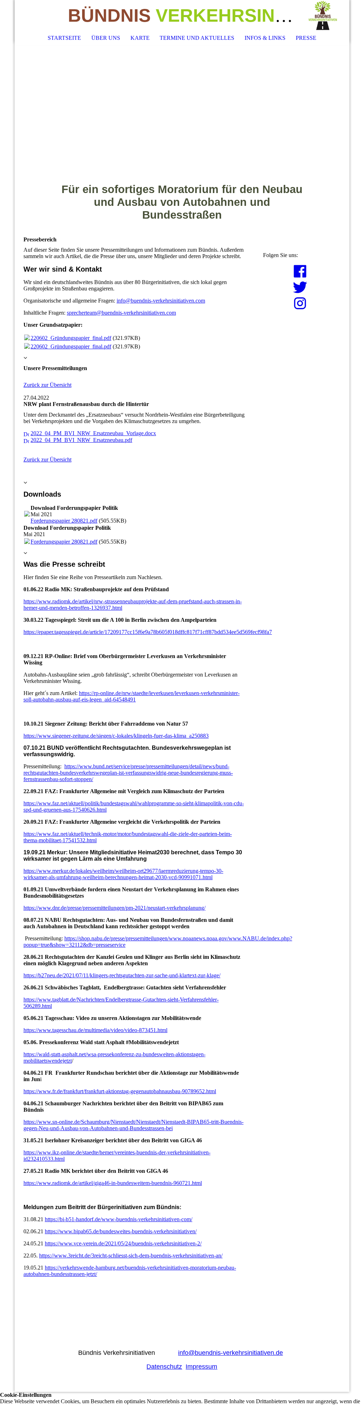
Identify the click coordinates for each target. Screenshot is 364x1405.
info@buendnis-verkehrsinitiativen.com (161, 301)
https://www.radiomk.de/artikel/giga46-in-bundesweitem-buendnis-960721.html (112, 1183)
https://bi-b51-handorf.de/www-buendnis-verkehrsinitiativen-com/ (118, 1219)
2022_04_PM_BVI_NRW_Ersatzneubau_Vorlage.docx (93, 433)
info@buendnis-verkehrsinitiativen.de (230, 1352)
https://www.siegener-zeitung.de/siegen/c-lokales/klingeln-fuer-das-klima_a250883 (116, 736)
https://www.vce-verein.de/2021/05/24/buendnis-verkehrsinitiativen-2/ (123, 1243)
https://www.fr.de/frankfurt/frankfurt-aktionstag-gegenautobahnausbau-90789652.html (119, 1091)
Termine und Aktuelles (197, 38)
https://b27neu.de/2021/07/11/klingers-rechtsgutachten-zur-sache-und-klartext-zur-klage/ (121, 975)
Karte (140, 38)
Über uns (105, 38)
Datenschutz (164, 1366)
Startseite (64, 38)
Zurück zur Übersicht (47, 385)
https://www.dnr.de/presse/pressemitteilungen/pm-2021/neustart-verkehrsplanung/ (114, 908)
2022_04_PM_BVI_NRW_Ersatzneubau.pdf (81, 440)
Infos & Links (265, 38)
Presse (306, 38)
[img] (322, 16)
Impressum (201, 1366)
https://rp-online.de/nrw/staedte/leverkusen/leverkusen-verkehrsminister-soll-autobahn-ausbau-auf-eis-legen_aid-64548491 (131, 696)
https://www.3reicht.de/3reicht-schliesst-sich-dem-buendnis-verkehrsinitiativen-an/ (131, 1255)
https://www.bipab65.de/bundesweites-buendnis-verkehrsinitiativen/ (121, 1231)
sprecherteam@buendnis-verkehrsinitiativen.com (121, 313)
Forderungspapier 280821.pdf (64, 521)
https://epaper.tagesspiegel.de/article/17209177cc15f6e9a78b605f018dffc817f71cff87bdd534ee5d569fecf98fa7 (147, 632)
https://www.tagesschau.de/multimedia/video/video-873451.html (95, 1030)
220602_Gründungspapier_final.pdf (71, 338)
